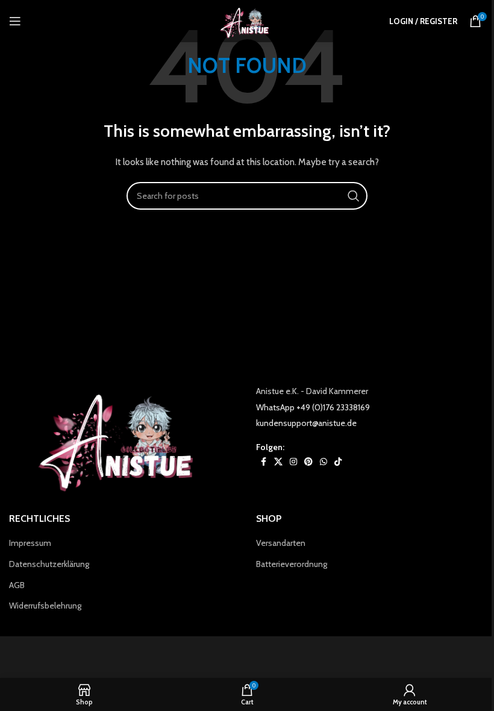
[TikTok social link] (338, 462)
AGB (17, 585)
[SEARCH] (353, 196)
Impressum (30, 542)
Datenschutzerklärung (49, 564)
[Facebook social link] (263, 462)
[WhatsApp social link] (323, 462)
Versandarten (280, 542)
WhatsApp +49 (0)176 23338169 (313, 407)
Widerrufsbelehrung (45, 605)
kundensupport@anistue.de (306, 423)
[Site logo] (247, 19)
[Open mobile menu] (15, 21)
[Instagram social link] (293, 462)
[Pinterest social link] (308, 462)
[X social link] (278, 462)
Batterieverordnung (291, 564)
